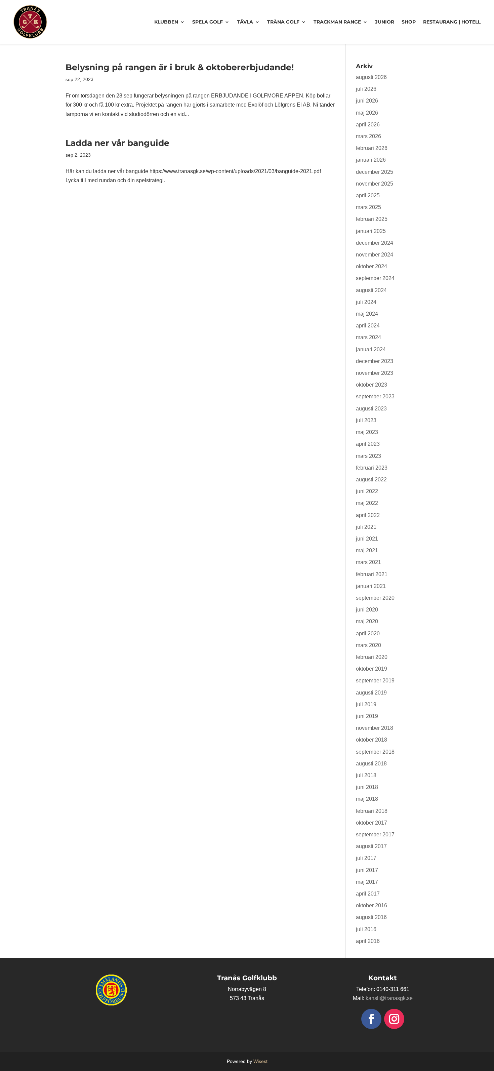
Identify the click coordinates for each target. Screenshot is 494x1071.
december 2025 (374, 172)
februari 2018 (371, 811)
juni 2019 (367, 716)
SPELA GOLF (207, 22)
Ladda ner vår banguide (117, 143)
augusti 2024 (371, 290)
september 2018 (375, 752)
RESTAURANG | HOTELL (452, 22)
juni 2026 (367, 101)
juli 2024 (366, 302)
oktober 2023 (371, 385)
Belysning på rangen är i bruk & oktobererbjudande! (180, 67)
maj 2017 (367, 882)
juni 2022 (367, 491)
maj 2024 (367, 314)
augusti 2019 (371, 693)
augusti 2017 (371, 846)
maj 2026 (367, 113)
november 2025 (374, 184)
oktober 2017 (371, 823)
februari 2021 (371, 574)
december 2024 (374, 243)
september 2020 (375, 598)
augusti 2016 (371, 917)
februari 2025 (371, 219)
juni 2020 (367, 609)
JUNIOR (384, 22)
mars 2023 (368, 456)
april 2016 (368, 941)
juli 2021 (366, 527)
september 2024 (375, 278)
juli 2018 (366, 775)
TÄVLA (245, 22)
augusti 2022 (371, 479)
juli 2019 (366, 704)
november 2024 (374, 254)
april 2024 (368, 325)
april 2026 (368, 124)
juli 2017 (366, 858)
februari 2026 (371, 148)
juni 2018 (367, 787)
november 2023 (374, 373)
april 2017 (368, 894)
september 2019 (375, 680)
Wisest (260, 1061)
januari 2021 (371, 586)
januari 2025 (371, 231)
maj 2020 (367, 621)
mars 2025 (368, 207)
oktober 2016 (371, 905)
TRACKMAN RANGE (337, 22)
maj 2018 (367, 799)
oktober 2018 (371, 740)
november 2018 (374, 728)
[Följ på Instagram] (394, 1019)
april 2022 (368, 515)
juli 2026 (366, 89)
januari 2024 (371, 349)
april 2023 (368, 444)
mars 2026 (368, 136)
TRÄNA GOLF (283, 22)
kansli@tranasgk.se (389, 998)
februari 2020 (371, 657)
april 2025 (368, 195)
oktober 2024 (371, 266)
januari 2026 (371, 160)
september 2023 (375, 396)
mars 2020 (368, 645)
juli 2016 (366, 929)
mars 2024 (368, 337)
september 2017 (375, 834)
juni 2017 (367, 870)
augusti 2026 (371, 77)
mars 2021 (368, 562)
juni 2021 (367, 539)
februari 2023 (371, 468)
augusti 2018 (371, 763)
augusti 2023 (371, 408)
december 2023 (374, 361)
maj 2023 (367, 432)
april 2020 (368, 633)
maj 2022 (367, 503)
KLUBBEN (166, 22)
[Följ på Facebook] (371, 1019)
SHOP (409, 22)
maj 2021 (367, 550)
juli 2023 (366, 420)
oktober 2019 (371, 669)
